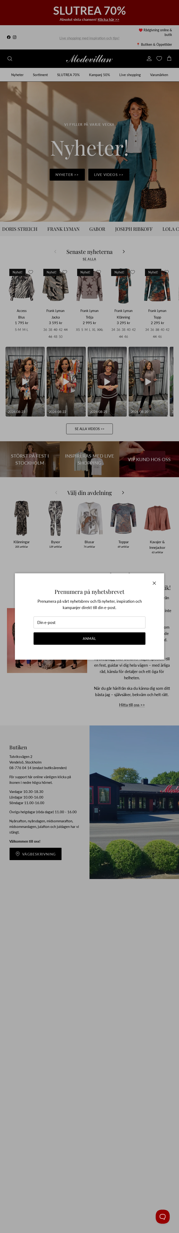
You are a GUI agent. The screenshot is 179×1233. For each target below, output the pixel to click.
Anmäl (89, 638)
